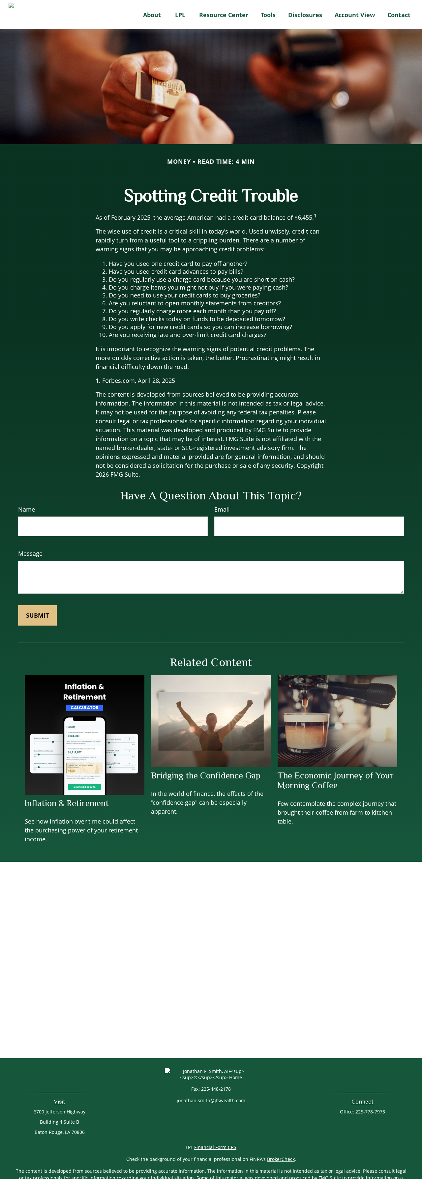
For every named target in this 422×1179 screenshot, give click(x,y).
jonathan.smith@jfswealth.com (211, 1100)
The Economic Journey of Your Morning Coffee (336, 780)
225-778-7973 (370, 1112)
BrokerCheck (281, 1159)
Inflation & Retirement (67, 803)
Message (30, 553)
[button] (152, 14)
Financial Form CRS (215, 1147)
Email (222, 509)
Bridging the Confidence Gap (205, 775)
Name (26, 509)
